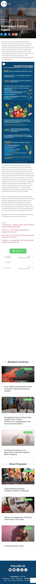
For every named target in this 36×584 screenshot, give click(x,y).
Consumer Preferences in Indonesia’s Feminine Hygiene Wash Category (17, 452)
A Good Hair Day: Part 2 (14, 546)
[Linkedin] (10, 569)
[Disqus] (18, 291)
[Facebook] (14, 569)
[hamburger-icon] (33, 4)
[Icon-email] (25, 569)
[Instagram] (18, 569)
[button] (1, 34)
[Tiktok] (22, 569)
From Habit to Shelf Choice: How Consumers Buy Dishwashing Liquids (18, 389)
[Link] (16, 34)
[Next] (25, 262)
